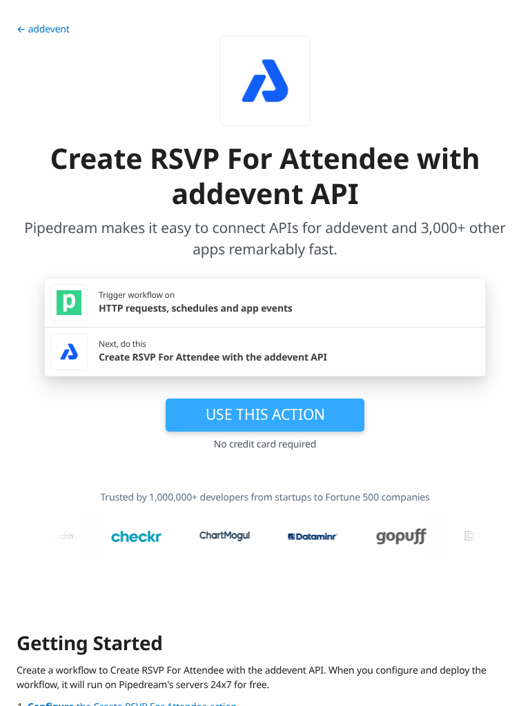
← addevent (43, 29)
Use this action (265, 414)
